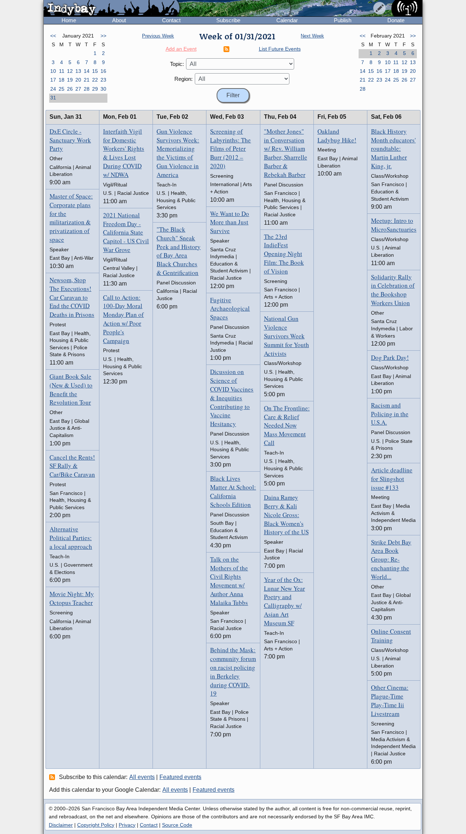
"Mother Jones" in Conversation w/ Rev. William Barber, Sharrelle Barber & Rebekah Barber (285, 153)
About (119, 20)
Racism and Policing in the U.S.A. (389, 414)
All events (142, 777)
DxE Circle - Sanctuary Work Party (70, 140)
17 (53, 80)
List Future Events (280, 49)
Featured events (180, 777)
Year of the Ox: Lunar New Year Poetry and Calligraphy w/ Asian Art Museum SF (284, 601)
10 (53, 71)
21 (87, 80)
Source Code (177, 825)
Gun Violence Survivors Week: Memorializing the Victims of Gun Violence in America (178, 153)
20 (78, 80)
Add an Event (181, 49)
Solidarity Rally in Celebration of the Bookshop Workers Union (393, 290)
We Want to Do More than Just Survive (229, 222)
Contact (171, 20)
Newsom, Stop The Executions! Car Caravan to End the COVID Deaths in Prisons (72, 297)
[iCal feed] (53, 777)
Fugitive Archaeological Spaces (230, 309)
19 (70, 80)
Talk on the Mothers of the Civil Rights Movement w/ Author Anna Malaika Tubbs (229, 581)
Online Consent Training (391, 635)
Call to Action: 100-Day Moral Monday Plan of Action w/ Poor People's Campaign (123, 319)
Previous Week (158, 36)
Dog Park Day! (390, 357)
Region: (183, 79)
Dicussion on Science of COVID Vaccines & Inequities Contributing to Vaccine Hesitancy (231, 397)
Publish (342, 20)
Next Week (312, 36)
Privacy (127, 825)
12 (70, 71)
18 (61, 80)
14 (87, 71)
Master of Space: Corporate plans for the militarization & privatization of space (71, 218)
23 (103, 80)
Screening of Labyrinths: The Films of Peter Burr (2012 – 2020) (230, 148)
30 (103, 89)
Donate (395, 20)
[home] (111, 8)
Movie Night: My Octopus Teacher (72, 598)
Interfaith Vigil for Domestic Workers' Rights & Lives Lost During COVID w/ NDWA (123, 153)
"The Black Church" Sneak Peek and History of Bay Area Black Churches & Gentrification (179, 251)
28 (87, 89)
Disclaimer (61, 825)
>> (103, 36)
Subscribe (228, 20)
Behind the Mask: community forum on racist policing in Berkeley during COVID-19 (233, 671)
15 (95, 71)
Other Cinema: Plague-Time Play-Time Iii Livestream (389, 700)
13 (78, 71)
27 (78, 89)
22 (95, 80)
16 (103, 71)
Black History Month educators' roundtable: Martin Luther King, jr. (393, 148)
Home (69, 20)
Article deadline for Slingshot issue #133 (391, 479)
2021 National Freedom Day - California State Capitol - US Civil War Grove (126, 232)
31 (53, 98)
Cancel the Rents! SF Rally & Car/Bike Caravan (72, 466)
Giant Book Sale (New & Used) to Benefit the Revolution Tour (71, 389)
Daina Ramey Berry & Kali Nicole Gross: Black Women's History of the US (286, 514)
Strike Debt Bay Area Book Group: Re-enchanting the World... (391, 559)
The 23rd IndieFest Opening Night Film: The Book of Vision (284, 253)
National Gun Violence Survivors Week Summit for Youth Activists (286, 335)
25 (61, 89)
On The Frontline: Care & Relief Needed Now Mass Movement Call (287, 425)
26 (70, 89)
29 (95, 89)
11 (61, 71)
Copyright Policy (95, 825)
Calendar (287, 20)
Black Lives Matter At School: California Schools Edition (233, 491)
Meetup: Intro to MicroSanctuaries (393, 224)
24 (53, 89)
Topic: (177, 64)
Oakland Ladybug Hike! (336, 135)
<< (53, 36)
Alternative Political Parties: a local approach (71, 538)
